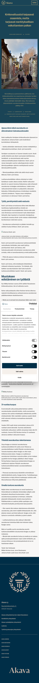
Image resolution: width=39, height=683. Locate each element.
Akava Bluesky (5, 650)
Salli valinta (19, 371)
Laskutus (4, 626)
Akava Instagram (5, 642)
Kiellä (19, 377)
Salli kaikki (19, 365)
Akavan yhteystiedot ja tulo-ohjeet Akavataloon (14, 615)
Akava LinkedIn (5, 639)
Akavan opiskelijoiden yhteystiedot (11, 622)
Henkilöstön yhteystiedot (8, 618)
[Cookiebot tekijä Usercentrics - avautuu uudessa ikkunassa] (29, 304)
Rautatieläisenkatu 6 (9, 606)
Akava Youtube (5, 653)
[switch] (34, 346)
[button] (19, 232)
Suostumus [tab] (7, 309)
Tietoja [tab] (32, 309)
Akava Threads (5, 657)
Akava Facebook (5, 646)
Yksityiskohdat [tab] (19, 309)
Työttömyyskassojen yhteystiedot (11, 629)
